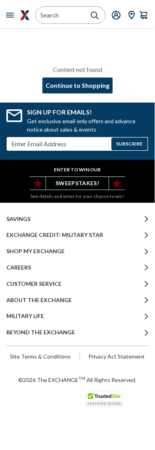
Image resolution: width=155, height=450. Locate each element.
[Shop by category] (11, 15)
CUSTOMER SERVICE (33, 284)
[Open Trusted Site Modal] (104, 399)
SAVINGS (18, 219)
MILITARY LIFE (25, 316)
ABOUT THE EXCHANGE (39, 300)
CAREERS (18, 267)
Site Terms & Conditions (40, 356)
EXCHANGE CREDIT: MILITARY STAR (54, 235)
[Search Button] (95, 15)
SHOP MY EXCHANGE (35, 251)
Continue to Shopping (77, 85)
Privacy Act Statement (116, 356)
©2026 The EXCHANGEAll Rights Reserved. (77, 379)
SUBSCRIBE (129, 144)
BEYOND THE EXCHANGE (40, 332)
